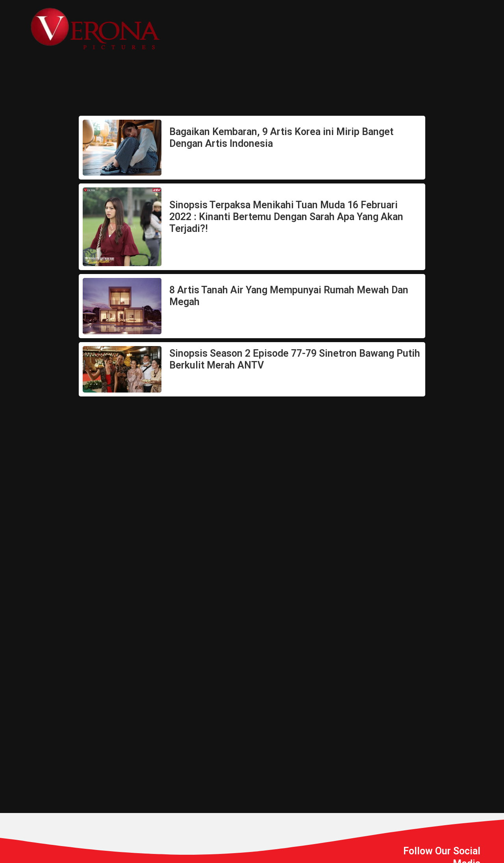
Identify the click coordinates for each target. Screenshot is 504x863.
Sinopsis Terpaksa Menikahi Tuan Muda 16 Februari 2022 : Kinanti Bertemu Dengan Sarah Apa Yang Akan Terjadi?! (286, 216)
